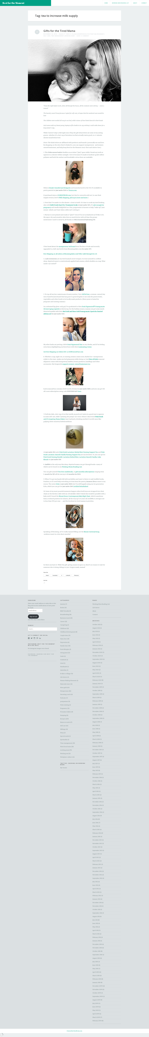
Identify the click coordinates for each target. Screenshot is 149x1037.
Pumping (63, 715)
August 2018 (96, 722)
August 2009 (96, 1000)
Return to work (65, 722)
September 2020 (98, 659)
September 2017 (97, 756)
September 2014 (97, 812)
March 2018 (96, 739)
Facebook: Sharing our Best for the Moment (41, 654)
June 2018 (95, 729)
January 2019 (96, 704)
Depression (64, 642)
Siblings (62, 729)
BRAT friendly (64, 611)
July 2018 (95, 725)
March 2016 (96, 784)
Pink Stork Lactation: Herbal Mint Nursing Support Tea (78, 452)
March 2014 (96, 829)
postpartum (91, 34)
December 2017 (97, 749)
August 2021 (96, 628)
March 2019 (96, 697)
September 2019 (97, 694)
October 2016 (96, 781)
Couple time (64, 635)
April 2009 (96, 1014)
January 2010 (96, 982)
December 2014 (97, 802)
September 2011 (97, 913)
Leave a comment (83, 36)
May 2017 (95, 770)
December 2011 (97, 902)
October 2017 (96, 753)
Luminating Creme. (85, 347)
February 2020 (97, 680)
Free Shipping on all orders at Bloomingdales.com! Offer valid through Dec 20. (70, 254)
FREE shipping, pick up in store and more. (73, 198)
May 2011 (95, 927)
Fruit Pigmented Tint (74, 344)
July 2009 (95, 1003)
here (79, 391)
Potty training (64, 705)
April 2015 (96, 791)
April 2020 (96, 673)
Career (62, 621)
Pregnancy (100, 34)
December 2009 (97, 986)
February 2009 (97, 1020)
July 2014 (95, 819)
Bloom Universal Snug (91, 532)
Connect (144, 3)
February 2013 (97, 864)
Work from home (65, 746)
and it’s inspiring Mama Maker (54, 419)
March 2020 (96, 676)
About (135, 3)
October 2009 (97, 993)
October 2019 (96, 690)
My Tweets (63, 768)
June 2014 (95, 822)
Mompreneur (82, 34)
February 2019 (97, 701)
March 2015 (96, 795)
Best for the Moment (13, 3)
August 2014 (96, 815)
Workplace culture (66, 757)
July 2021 (95, 631)
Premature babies (65, 712)
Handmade (63, 666)
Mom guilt (63, 687)
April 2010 (96, 972)
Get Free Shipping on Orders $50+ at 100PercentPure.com (63, 352)
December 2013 (97, 840)
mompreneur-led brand (67, 246)
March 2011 (96, 934)
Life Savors (63, 677)
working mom (70, 36)
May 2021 (95, 638)
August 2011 (96, 916)
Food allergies (64, 649)
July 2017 (95, 763)
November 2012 (97, 875)
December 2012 (97, 871)
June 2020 (96, 666)
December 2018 (97, 708)
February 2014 (97, 833)
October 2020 (97, 656)
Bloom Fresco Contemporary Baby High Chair (74, 496)
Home (106, 3)
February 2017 (97, 774)
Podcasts (63, 698)
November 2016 (97, 777)
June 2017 (95, 767)
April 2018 (96, 736)
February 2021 (97, 645)
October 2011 (96, 909)
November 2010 (97, 948)
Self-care (46, 36)
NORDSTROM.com (64, 195)
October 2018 (96, 715)
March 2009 (96, 1017)
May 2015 (95, 788)
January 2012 (96, 899)
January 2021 (96, 649)
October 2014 (96, 809)
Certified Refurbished (80, 486)
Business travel (65, 618)
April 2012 (96, 888)
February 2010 (97, 979)
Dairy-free (63, 639)
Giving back (64, 652)
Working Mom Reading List (120, 3)
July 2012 (95, 881)
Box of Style (93, 359)
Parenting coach (65, 694)
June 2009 (96, 1007)
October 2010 (96, 951)
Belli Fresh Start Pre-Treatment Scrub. (64, 205)
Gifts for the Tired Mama (59, 30)
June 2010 (95, 965)
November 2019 (97, 687)
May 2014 (95, 826)
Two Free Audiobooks (65, 472)
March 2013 (96, 861)
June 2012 (95, 885)
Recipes (62, 719)
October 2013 (96, 847)
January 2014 (96, 836)
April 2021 (96, 642)
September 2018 (97, 718)
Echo (58, 484)
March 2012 (96, 892)
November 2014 (97, 805)
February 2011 (97, 937)
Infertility (63, 670)
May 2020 (96, 669)
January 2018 (96, 746)
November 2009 (97, 989)
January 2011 (96, 941)
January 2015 (96, 798)
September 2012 (97, 878)
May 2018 (95, 732)
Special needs (64, 736)
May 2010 (95, 968)
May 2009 (96, 1010)
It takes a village (70, 34)
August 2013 (96, 854)
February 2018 (97, 742)
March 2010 (96, 975)
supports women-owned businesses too (76, 364)
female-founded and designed (59, 188)
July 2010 (95, 961)
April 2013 (96, 857)
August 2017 (96, 760)
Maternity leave (65, 684)
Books (62, 607)
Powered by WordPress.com (74, 1031)
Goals (62, 656)
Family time (64, 646)
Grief (61, 663)
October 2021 (96, 624)
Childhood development (67, 632)
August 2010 (96, 958)
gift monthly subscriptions (84, 472)
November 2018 (97, 711)
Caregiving (63, 625)
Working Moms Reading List (72, 467)
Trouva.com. (73, 190)
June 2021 (95, 635)
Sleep (62, 732)
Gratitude (63, 659)
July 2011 (95, 920)
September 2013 (97, 850)
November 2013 (97, 843)
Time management (57, 36)
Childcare (63, 628)
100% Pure (86, 294)
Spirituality (63, 739)
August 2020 (96, 663)
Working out (64, 753)
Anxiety (62, 604)
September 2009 (98, 996)
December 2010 (97, 944)
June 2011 (95, 923)
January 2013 (96, 868)
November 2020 (97, 652)
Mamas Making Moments (68, 680)
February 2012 (97, 895)
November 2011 (97, 906)
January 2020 (97, 683)
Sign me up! (33, 616)
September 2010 (97, 954)
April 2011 (96, 930)
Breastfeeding (64, 614)
